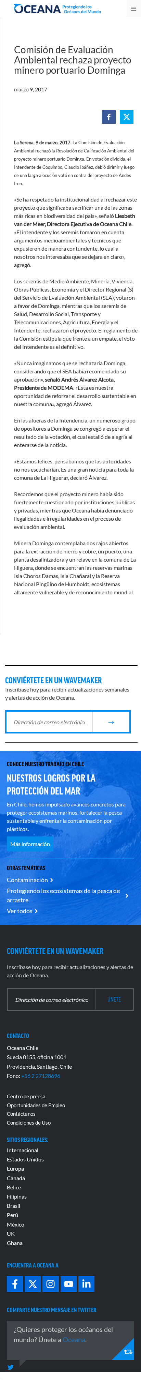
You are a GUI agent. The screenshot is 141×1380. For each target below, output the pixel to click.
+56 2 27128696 (40, 1075)
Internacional (22, 1150)
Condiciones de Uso (29, 1122)
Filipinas (17, 1196)
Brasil (13, 1205)
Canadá (16, 1178)
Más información (30, 844)
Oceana (74, 1339)
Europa (15, 1168)
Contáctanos (21, 1114)
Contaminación (27, 880)
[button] (109, 117)
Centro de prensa (26, 1096)
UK (11, 1233)
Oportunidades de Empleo (36, 1105)
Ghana (15, 1243)
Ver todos (20, 911)
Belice (14, 1187)
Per (11, 1215)
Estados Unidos (25, 1159)
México (15, 1224)
